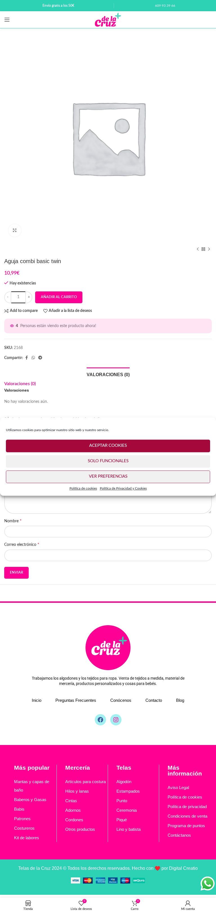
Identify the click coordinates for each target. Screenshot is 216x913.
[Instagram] (116, 719)
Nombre (13, 521)
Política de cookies (83, 488)
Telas (123, 767)
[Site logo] (108, 20)
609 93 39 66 (165, 5)
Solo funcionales (108, 461)
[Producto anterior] (198, 249)
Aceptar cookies (108, 445)
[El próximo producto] (209, 249)
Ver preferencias (108, 476)
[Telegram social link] (40, 358)
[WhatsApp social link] (33, 358)
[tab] (108, 373)
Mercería (77, 767)
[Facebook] (100, 719)
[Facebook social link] (26, 358)
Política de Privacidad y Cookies (123, 488)
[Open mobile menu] (7, 19)
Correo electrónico (21, 544)
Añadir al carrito (59, 297)
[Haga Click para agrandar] (14, 230)
